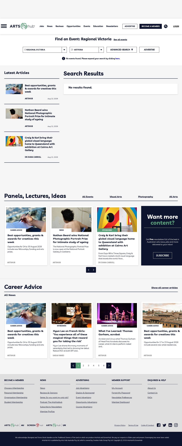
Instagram (176, 425)
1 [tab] (78, 365)
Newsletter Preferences (122, 397)
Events (87, 26)
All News (9, 295)
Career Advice (23, 287)
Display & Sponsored (85, 392)
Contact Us (152, 392)
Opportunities (73, 26)
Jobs (42, 26)
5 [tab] (98, 365)
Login (176, 26)
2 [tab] (83, 365)
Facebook (158, 425)
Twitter (164, 425)
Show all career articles (164, 287)
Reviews (60, 26)
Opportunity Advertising (86, 402)
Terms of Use (133, 425)
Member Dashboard (121, 402)
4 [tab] (93, 365)
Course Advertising (84, 407)
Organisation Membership (15, 397)
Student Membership (13, 402)
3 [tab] (88, 365)
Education (98, 26)
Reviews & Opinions (48, 392)
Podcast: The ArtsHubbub (51, 402)
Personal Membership (13, 392)
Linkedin (170, 425)
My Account (117, 388)
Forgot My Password (121, 392)
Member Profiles (47, 411)
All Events (87, 196)
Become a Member (151, 26)
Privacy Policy (119, 425)
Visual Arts (116, 196)
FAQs (150, 397)
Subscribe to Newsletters (51, 407)
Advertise (149, 49)
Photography (145, 196)
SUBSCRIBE (162, 255)
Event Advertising (83, 397)
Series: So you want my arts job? (54, 397)
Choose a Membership (14, 388)
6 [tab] (103, 365)
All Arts (173, 196)
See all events (120, 39)
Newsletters (112, 26)
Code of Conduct (147, 425)
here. (117, 58)
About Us (152, 388)
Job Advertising (82, 388)
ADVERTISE (130, 26)
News (49, 26)
